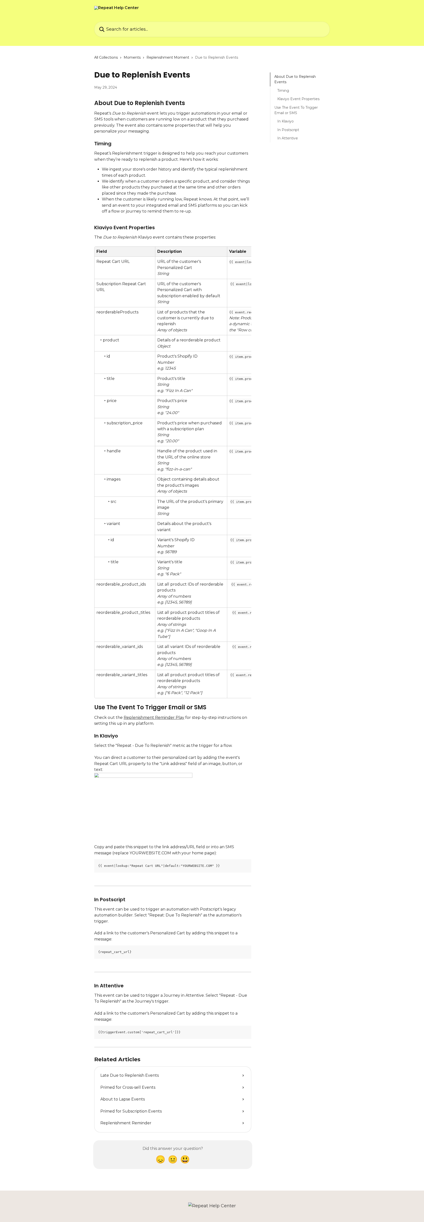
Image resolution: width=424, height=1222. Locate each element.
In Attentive (287, 138)
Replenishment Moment (167, 57)
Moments (132, 57)
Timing (283, 90)
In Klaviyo (285, 121)
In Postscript (288, 130)
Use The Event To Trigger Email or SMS (296, 110)
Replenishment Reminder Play (154, 717)
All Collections (106, 57)
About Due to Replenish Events (295, 79)
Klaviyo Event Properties (298, 99)
